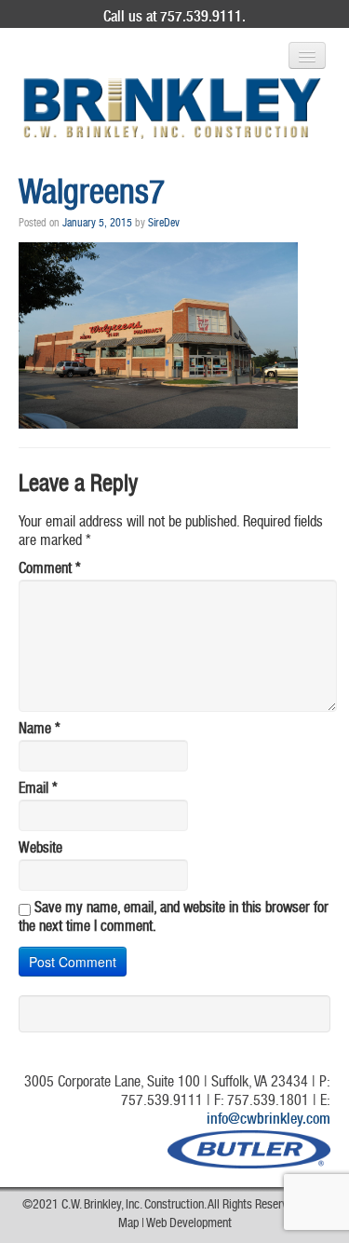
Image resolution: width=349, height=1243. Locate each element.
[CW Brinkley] (172, 108)
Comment (50, 570)
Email (38, 790)
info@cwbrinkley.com (268, 1120)
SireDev (164, 223)
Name (39, 730)
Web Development (189, 1224)
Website (40, 849)
